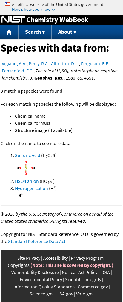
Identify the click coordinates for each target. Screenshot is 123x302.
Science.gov (41, 294)
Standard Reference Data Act (36, 241)
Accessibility (55, 258)
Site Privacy (28, 258)
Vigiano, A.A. (14, 63)
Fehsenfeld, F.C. (17, 71)
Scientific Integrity (83, 279)
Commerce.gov (93, 286)
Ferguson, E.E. (95, 63)
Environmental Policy (41, 279)
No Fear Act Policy (79, 272)
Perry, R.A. (39, 63)
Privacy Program (87, 258)
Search (33, 31)
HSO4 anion (27, 181)
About (65, 31)
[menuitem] (9, 32)
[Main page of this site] (9, 32)
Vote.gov (84, 294)
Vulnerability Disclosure (35, 272)
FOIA (105, 272)
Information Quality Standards (44, 286)
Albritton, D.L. (65, 63)
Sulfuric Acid (27, 155)
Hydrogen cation (31, 188)
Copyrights (19, 265)
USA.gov (64, 294)
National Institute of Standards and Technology (13, 20)
